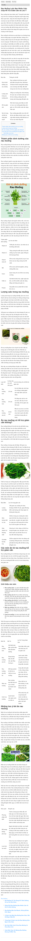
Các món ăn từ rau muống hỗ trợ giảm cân (13, 131)
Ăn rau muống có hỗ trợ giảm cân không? (13, 129)
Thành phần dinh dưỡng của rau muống (12, 126)
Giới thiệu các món (8, 133)
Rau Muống (4, 898)
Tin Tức (14, 1)
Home (2, 1)
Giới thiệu (8, 1)
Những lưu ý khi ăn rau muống (10, 134)
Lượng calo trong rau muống (9, 128)
